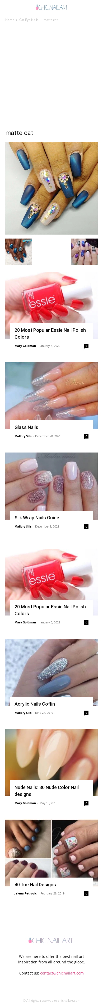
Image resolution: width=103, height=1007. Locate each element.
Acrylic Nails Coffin (35, 704)
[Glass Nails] (51, 395)
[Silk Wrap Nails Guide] (51, 486)
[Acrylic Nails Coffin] (51, 672)
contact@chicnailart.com (62, 973)
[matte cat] (51, 233)
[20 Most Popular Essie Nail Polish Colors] (51, 305)
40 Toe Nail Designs (35, 884)
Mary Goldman (25, 346)
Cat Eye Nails (29, 19)
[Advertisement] (51, 76)
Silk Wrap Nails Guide (37, 517)
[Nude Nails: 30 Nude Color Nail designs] (51, 762)
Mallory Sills (23, 436)
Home (9, 19)
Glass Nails (26, 427)
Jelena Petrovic (26, 893)
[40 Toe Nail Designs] (51, 853)
